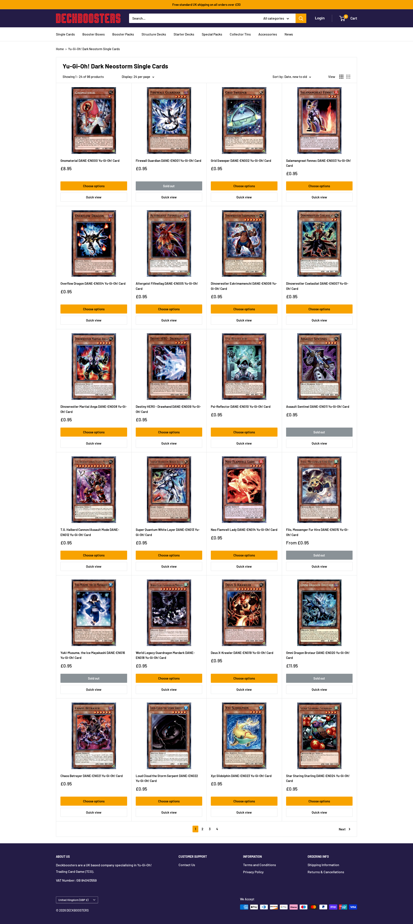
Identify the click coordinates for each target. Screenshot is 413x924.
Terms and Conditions (259, 865)
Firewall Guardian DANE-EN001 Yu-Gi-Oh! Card (168, 160)
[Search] (301, 18)
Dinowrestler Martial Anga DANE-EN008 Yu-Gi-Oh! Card (93, 409)
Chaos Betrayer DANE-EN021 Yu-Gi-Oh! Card (91, 776)
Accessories (267, 34)
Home (60, 49)
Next (342, 829)
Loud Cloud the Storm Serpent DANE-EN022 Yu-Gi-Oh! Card (167, 778)
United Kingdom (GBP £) (73, 900)
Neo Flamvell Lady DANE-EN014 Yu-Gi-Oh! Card (244, 530)
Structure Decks (154, 34)
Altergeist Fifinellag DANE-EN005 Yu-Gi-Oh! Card (167, 285)
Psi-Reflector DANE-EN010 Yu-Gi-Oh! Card (240, 406)
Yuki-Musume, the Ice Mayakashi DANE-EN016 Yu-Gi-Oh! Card (92, 655)
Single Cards (65, 34)
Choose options (94, 186)
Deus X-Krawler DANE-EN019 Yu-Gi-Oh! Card (242, 653)
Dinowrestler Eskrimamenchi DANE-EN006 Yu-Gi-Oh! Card (244, 285)
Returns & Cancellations (326, 872)
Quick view (93, 197)
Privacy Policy (253, 872)
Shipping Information (323, 865)
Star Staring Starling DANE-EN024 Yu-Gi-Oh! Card (318, 778)
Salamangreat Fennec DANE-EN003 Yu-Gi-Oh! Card (318, 163)
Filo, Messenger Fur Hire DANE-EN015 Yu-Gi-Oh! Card (317, 532)
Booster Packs (123, 34)
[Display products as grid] (341, 77)
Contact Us (187, 865)
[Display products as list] (348, 77)
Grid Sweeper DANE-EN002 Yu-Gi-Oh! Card (241, 160)
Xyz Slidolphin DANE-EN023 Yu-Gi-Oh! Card (241, 776)
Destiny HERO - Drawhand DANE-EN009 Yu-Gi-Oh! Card (168, 409)
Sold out (169, 186)
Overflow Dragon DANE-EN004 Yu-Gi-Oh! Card (92, 283)
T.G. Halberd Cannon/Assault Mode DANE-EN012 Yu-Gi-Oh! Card (89, 532)
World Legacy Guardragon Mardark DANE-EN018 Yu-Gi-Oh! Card (165, 655)
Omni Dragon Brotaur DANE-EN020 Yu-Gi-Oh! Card (318, 655)
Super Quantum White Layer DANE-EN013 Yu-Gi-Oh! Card (168, 532)
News (289, 34)
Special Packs (212, 34)
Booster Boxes (93, 34)
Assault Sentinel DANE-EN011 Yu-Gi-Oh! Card (317, 406)
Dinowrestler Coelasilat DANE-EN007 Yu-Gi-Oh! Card (317, 285)
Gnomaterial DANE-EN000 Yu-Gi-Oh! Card (89, 160)
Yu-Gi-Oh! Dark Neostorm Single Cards (94, 49)
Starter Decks (184, 34)
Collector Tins (240, 34)
